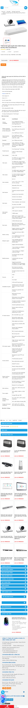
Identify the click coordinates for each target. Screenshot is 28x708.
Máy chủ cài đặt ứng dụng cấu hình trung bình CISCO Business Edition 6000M (20, 559)
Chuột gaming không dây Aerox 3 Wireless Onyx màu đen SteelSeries (19, 618)
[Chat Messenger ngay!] (2, 696)
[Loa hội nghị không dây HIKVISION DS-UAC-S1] (7, 443)
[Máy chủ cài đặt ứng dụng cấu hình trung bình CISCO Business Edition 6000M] (21, 550)
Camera (3, 93)
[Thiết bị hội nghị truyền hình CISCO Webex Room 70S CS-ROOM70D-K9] (7, 486)
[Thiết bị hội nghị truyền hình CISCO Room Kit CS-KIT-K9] (7, 507)
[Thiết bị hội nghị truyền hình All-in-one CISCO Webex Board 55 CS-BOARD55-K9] (21, 486)
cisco (10, 420)
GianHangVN (16, 707)
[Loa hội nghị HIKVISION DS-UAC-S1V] (21, 443)
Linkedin (16, 51)
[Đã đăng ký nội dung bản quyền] (6, 704)
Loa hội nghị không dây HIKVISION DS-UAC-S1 (5, 451)
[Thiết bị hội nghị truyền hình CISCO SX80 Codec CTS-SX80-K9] (21, 507)
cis (6, 420)
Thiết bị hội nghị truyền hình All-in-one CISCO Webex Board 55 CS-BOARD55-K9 (20, 494)
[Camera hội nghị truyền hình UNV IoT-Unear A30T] (21, 464)
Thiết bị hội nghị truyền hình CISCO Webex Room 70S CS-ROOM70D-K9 (6, 494)
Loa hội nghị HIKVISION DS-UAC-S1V (20, 451)
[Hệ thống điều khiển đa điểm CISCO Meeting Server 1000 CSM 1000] (7, 550)
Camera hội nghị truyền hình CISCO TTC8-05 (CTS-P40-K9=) (7, 537)
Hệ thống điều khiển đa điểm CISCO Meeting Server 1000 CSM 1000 (6, 559)
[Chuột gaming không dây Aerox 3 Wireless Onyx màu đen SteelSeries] (6, 621)
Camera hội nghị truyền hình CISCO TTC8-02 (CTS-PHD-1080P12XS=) (20, 537)
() (26, 7)
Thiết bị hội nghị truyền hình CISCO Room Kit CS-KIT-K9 (6, 515)
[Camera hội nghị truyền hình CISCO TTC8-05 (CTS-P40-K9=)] (7, 528)
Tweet (9, 51)
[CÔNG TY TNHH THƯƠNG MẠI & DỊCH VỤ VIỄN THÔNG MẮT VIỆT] (14, 3)
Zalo (3, 701)
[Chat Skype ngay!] (2, 692)
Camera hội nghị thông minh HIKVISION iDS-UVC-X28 (6, 473)
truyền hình (15, 420)
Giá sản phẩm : (4, 60)
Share (3, 51)
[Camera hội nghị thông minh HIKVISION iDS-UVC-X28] (7, 464)
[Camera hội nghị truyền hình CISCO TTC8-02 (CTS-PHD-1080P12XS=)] (21, 528)
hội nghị (20, 420)
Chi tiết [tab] (3, 64)
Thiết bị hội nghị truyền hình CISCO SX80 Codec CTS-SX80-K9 (20, 516)
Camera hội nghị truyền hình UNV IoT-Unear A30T (20, 473)
